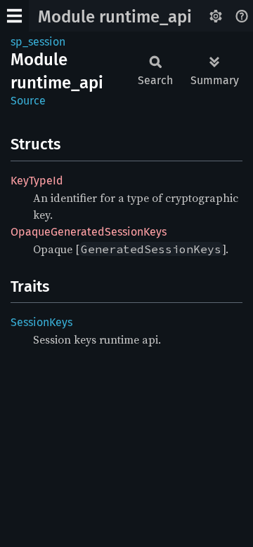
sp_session (38, 41)
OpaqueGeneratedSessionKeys (89, 231)
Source (28, 100)
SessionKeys (41, 322)
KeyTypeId (37, 180)
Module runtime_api (115, 17)
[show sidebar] (14, 16)
